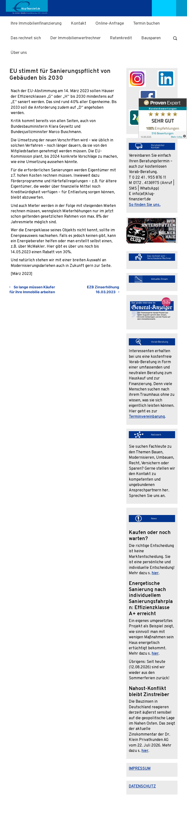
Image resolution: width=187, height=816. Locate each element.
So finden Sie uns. (144, 205)
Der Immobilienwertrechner (75, 38)
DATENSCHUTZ (142, 786)
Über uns (18, 53)
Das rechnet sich (25, 38)
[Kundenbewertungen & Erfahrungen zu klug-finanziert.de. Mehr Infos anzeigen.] (162, 119)
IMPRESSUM (139, 768)
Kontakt (78, 23)
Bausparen (151, 38)
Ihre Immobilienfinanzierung (36, 23)
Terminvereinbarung (147, 416)
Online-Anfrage (109, 23)
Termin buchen (146, 23)
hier (155, 573)
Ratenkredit (121, 38)
